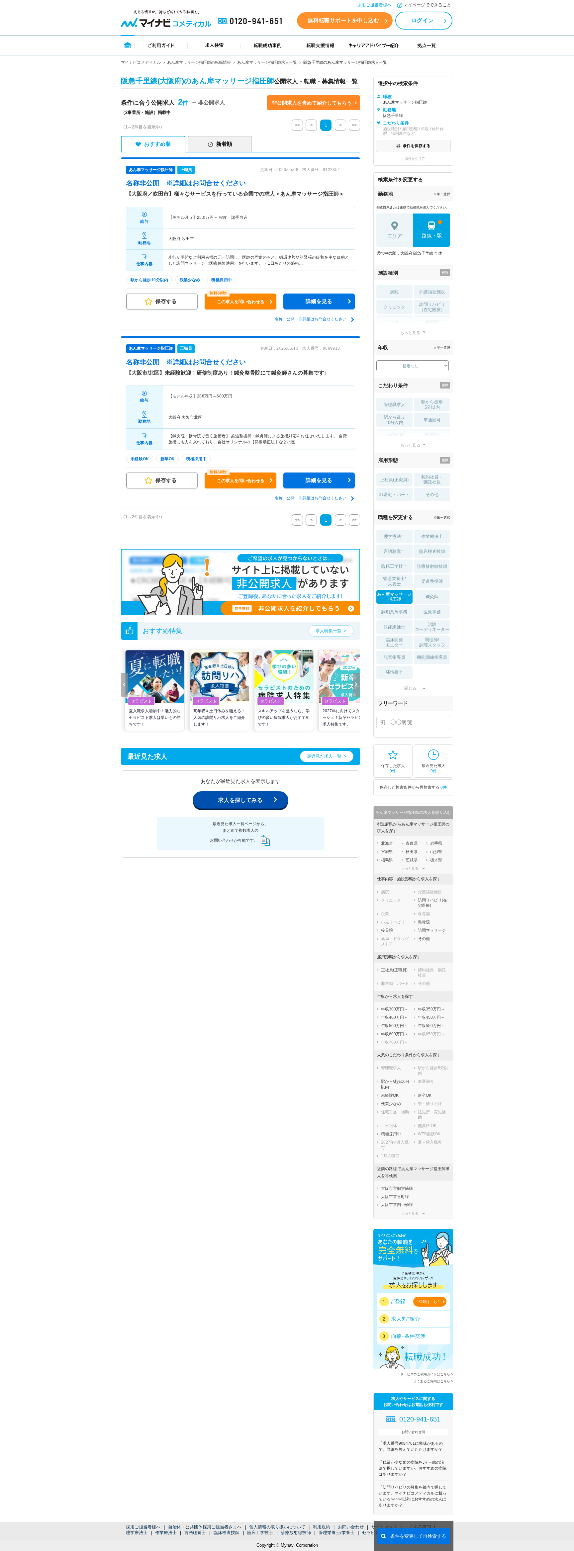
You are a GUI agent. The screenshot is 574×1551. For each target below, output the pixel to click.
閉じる (410, 688)
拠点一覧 (426, 45)
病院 (394, 291)
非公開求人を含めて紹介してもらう (312, 103)
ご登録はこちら (428, 1302)
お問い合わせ (351, 1526)
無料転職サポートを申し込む (343, 20)
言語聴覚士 (195, 1532)
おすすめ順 (157, 144)
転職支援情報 (320, 45)
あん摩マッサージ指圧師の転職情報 (199, 62)
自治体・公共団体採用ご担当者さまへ (204, 1526)
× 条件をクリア (413, 158)
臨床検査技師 (226, 1532)
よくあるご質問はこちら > (433, 1381)
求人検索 (214, 45)
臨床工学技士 (260, 1532)
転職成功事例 (267, 45)
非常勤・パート (394, 494)
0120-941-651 (251, 21)
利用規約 (321, 1526)
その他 (432, 494)
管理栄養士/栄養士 (336, 1532)
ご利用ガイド (161, 45)
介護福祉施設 (432, 291)
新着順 (224, 144)
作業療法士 (166, 1532)
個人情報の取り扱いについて (277, 1526)
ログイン (422, 20)
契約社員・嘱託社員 (432, 479)
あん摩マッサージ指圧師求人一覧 (267, 62)
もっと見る (410, 332)
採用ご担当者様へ (374, 4)
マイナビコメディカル (141, 62)
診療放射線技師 (296, 1532)
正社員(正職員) (394, 479)
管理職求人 (394, 404)
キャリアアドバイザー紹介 (373, 45)
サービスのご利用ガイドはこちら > (426, 1374)
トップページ (128, 45)
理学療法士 (136, 1532)
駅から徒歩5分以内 (432, 404)
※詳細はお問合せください (186, 183)
